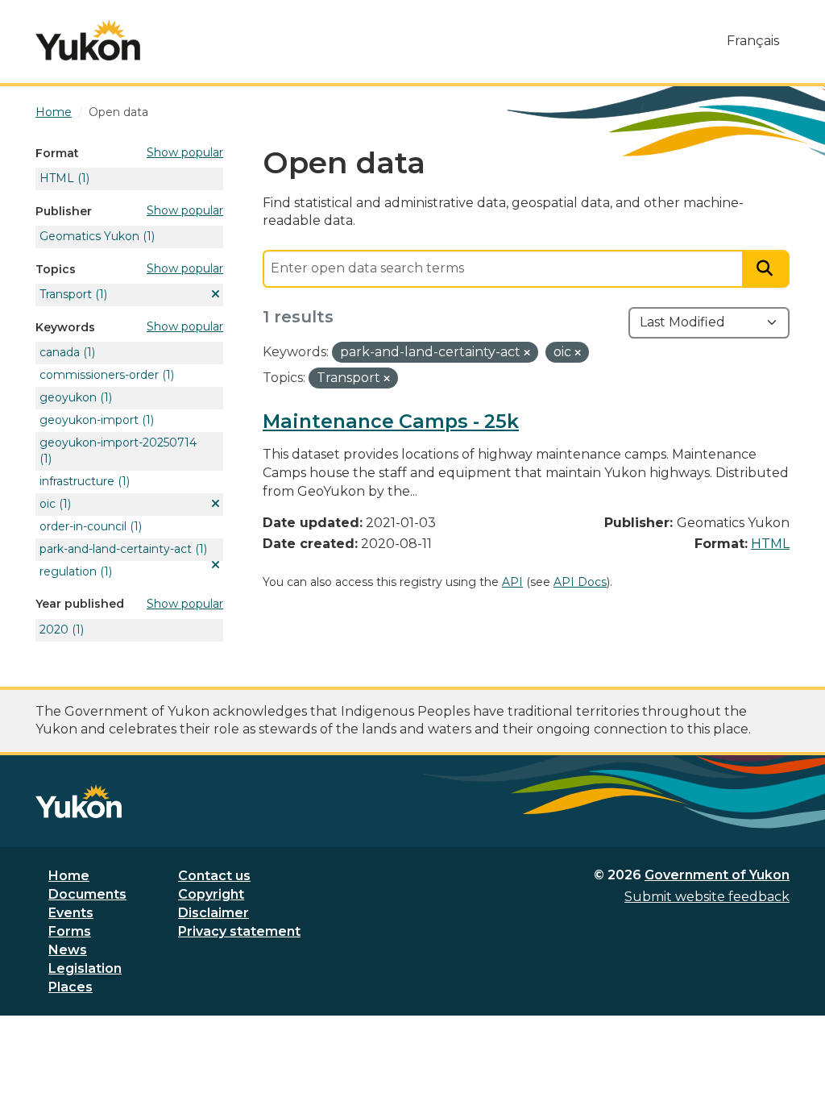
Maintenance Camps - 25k (391, 421)
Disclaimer (213, 912)
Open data (118, 112)
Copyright (211, 894)
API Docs (580, 582)
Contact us (214, 875)
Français (753, 40)
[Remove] (527, 353)
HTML (770, 543)
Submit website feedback (707, 896)
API (512, 582)
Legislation (85, 968)
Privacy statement (239, 931)
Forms (69, 931)
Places (70, 987)
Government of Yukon (717, 875)
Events (70, 912)
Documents (87, 894)
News (67, 950)
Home (68, 875)
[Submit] (766, 269)
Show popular (185, 152)
